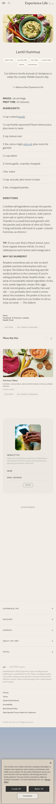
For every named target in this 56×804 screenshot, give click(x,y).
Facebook (7, 318)
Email (11, 320)
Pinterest (17, 318)
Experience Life (36, 87)
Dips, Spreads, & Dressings (27, 327)
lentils (21, 116)
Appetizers (9, 327)
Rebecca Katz (22, 87)
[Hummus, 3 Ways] (28, 370)
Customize (27, 796)
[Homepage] (39, 3)
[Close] (51, 763)
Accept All (16, 789)
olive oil (27, 144)
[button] (3, 3)
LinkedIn (25, 318)
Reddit (5, 320)
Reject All (39, 789)
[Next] (51, 338)
